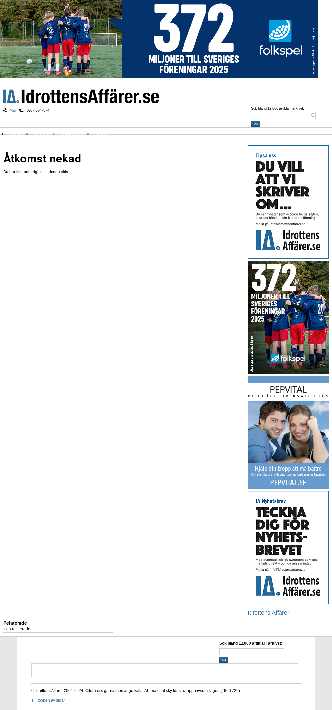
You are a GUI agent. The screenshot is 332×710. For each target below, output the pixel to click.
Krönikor (44, 133)
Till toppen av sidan (48, 700)
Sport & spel (75, 133)
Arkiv (101, 133)
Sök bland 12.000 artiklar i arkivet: (277, 108)
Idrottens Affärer (81, 96)
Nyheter (19, 133)
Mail (13, 110)
